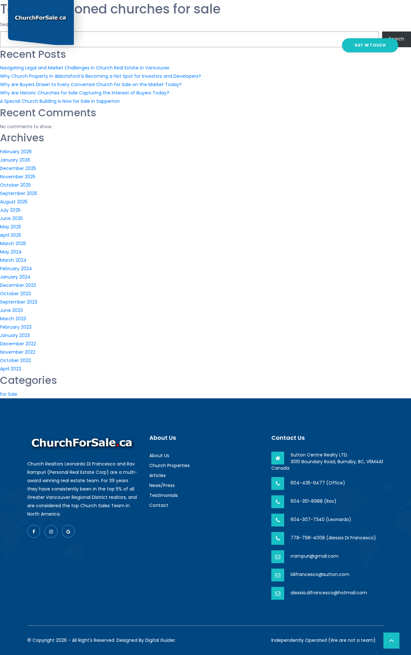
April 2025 (10, 235)
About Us (118, 22)
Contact (205, 68)
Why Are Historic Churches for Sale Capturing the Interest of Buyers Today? (84, 93)
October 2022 (15, 360)
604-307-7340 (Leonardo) (321, 519)
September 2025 (18, 193)
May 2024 (11, 252)
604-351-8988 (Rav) (314, 501)
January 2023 (15, 335)
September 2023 (18, 302)
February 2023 (15, 327)
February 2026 (16, 151)
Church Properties (157, 22)
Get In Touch (370, 45)
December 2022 (18, 344)
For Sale (8, 394)
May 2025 (10, 227)
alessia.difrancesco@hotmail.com (329, 592)
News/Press (270, 22)
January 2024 (15, 277)
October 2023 (15, 293)
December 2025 (18, 168)
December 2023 (18, 285)
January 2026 (15, 160)
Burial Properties (206, 22)
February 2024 (16, 268)
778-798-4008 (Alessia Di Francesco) (333, 538)
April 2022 (10, 369)
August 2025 (14, 202)
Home (97, 22)
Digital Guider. (160, 640)
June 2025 (11, 218)
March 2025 (13, 243)
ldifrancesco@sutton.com (320, 574)
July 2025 (10, 210)
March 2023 (13, 318)
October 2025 (15, 185)
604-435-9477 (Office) (318, 483)
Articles (241, 22)
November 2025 (17, 176)
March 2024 (13, 260)
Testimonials (304, 22)
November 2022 (17, 352)
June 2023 (11, 310)
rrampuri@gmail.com (314, 556)
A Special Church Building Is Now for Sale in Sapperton (60, 101)
